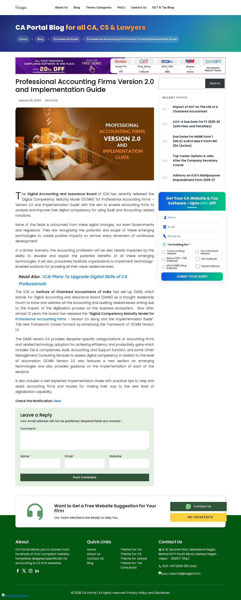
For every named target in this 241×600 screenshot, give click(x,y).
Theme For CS (130, 554)
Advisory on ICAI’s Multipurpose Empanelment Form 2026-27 (196, 177)
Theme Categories (99, 7)
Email (70, 456)
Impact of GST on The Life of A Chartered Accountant (195, 109)
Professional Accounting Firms (40, 319)
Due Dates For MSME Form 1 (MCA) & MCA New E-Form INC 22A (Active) (195, 141)
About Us (61, 7)
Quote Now (213, 7)
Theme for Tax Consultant (131, 565)
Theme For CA (131, 549)
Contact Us (138, 7)
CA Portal (51, 100)
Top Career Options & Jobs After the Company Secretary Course (195, 160)
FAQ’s (121, 7)
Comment (29, 428)
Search (215, 83)
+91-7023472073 (199, 517)
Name (25, 456)
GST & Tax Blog (163, 7)
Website (115, 456)
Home (91, 549)
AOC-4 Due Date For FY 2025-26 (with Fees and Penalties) (196, 124)
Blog (77, 7)
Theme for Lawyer (133, 558)
